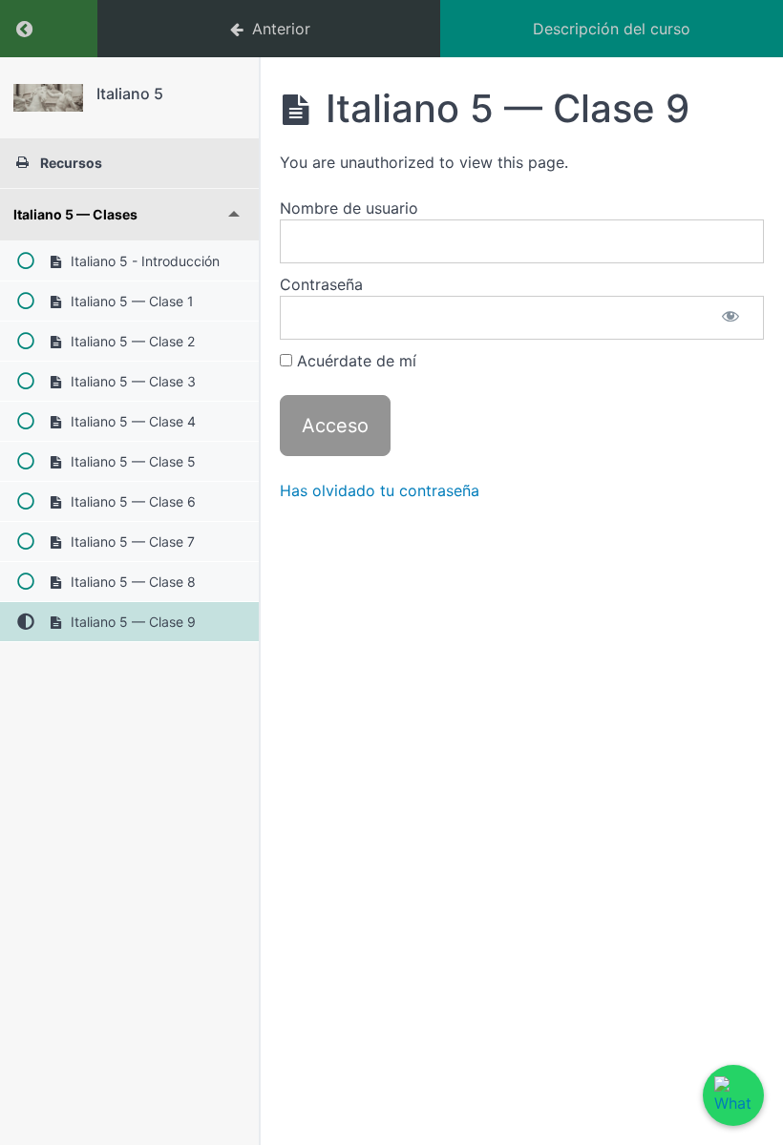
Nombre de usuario (349, 208)
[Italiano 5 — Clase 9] (48, 98)
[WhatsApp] (733, 1095)
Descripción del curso (611, 28)
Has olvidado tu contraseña (379, 490)
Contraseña (321, 284)
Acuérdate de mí (354, 360)
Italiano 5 (129, 93)
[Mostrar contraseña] (730, 318)
